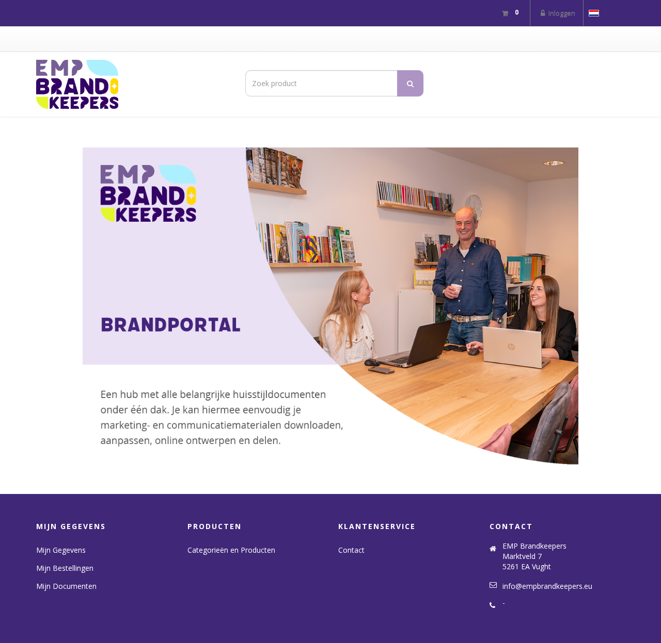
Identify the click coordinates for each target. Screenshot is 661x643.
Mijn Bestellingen (64, 568)
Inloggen (561, 13)
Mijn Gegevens (61, 550)
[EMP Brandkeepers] (129, 84)
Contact (351, 550)
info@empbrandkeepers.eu (547, 586)
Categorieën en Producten (231, 550)
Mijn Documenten (66, 586)
